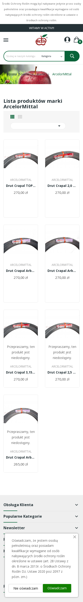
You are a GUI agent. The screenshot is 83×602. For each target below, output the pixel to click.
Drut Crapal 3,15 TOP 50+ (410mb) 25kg (21, 372)
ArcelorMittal (21, 180)
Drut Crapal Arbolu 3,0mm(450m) (21, 457)
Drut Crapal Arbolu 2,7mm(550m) (62, 271)
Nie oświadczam (25, 588)
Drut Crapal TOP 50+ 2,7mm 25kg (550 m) (21, 186)
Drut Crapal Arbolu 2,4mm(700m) (21, 271)
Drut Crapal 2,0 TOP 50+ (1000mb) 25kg (62, 186)
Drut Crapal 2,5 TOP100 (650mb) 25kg (62, 372)
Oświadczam (57, 588)
